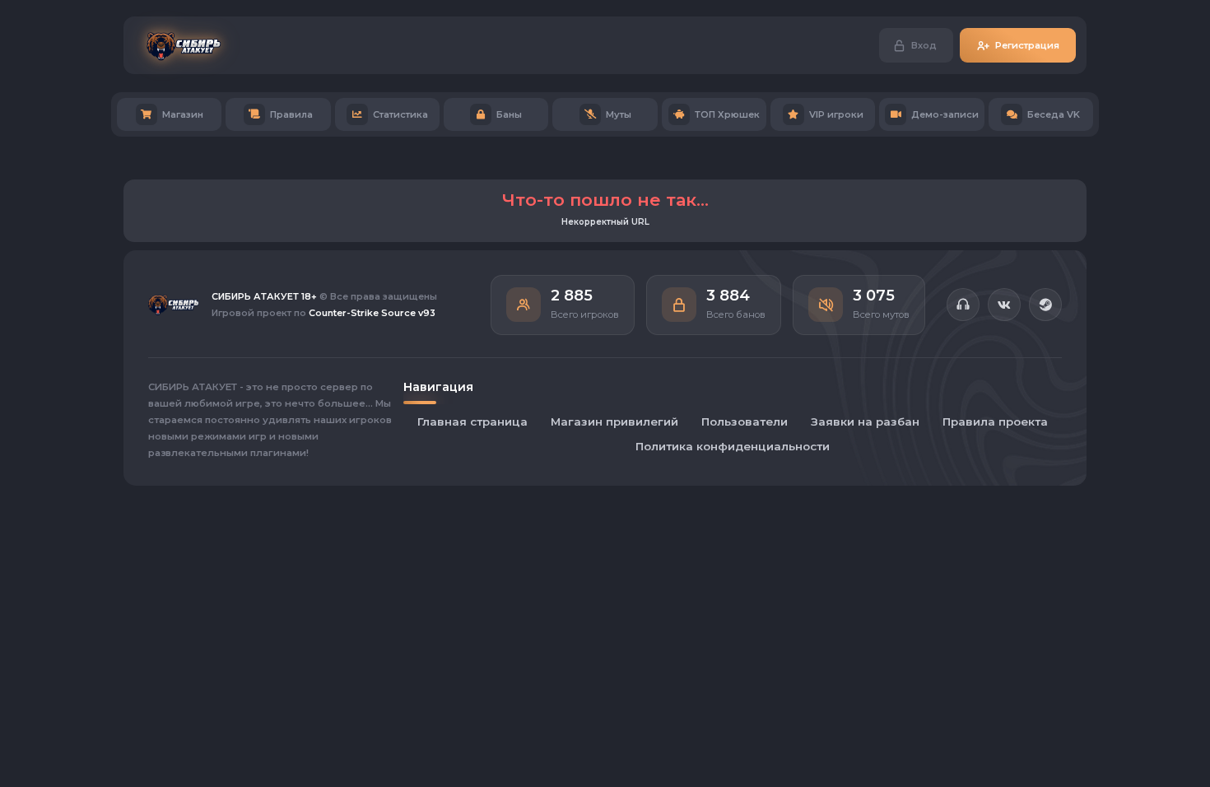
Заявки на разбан (865, 421)
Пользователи (744, 421)
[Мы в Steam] (1045, 304)
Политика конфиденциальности (732, 446)
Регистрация (1027, 45)
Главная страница (472, 421)
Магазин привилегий (614, 421)
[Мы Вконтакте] (1004, 304)
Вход (924, 45)
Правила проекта (995, 421)
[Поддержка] (963, 304)
